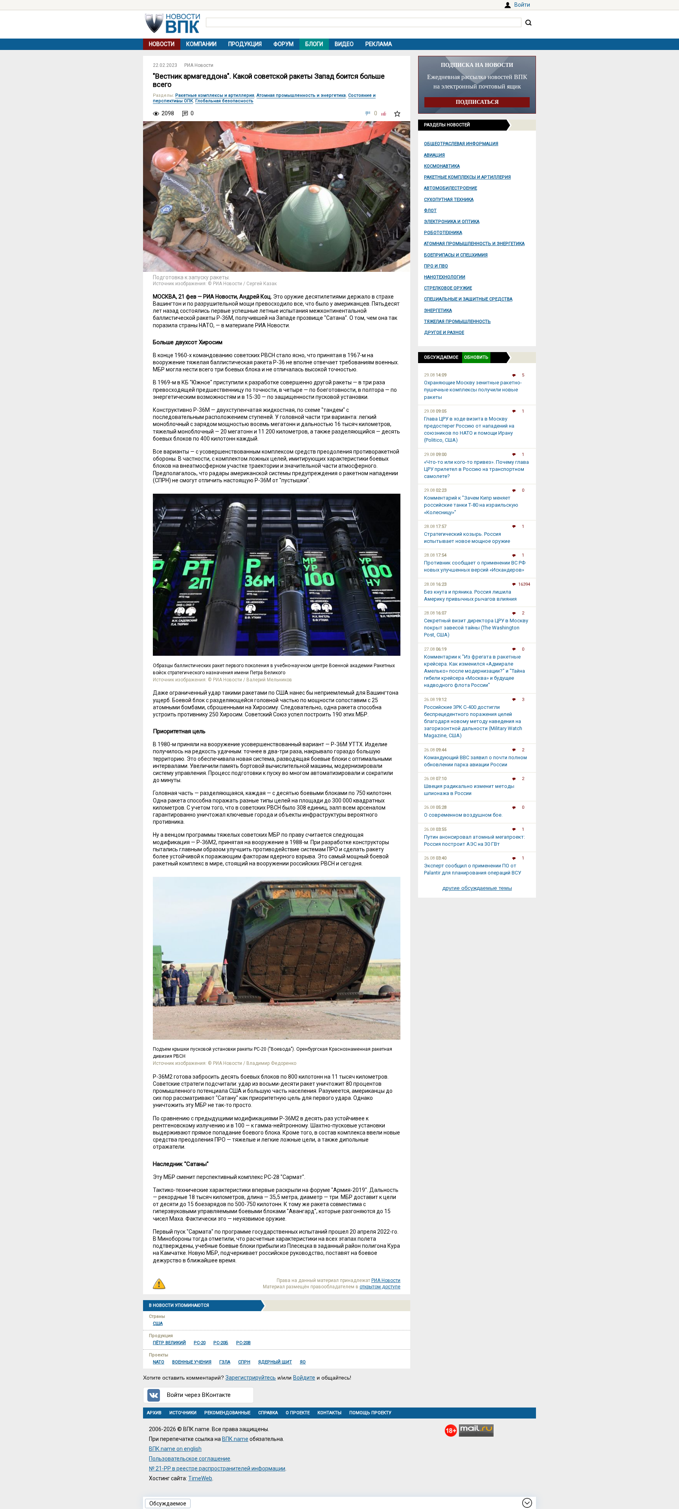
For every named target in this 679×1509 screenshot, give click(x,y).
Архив (154, 1412)
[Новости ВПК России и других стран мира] (172, 31)
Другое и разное (444, 332)
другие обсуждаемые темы (477, 888)
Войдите (304, 1377)
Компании (201, 44)
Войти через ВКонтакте (199, 1394)
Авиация (434, 155)
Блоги (314, 44)
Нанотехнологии (444, 277)
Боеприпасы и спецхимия (456, 255)
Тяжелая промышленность (457, 321)
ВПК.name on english (175, 1449)
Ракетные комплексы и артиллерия (467, 177)
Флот (430, 210)
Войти (522, 5)
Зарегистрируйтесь (251, 1377)
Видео (344, 44)
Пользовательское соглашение (189, 1459)
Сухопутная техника (448, 199)
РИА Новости (198, 65)
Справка (268, 1412)
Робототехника (443, 232)
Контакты (329, 1412)
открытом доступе (380, 1286)
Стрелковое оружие (448, 288)
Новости (161, 44)
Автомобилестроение (450, 188)
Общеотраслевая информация (461, 143)
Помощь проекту (370, 1412)
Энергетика (438, 310)
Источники (182, 1412)
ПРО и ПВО (436, 266)
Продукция (245, 44)
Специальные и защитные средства (468, 299)
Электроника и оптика (451, 221)
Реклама (378, 44)
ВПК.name (235, 1439)
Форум (283, 44)
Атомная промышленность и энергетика (474, 243)
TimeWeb (200, 1478)
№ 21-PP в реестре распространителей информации (217, 1468)
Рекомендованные (227, 1412)
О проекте (298, 1412)
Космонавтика (442, 166)
